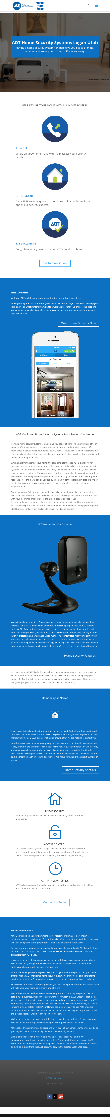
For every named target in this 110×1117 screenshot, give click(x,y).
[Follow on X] (55, 1096)
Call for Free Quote (55, 263)
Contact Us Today (55, 902)
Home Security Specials (80, 770)
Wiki (50, 1078)
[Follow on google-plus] (60, 1096)
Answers (58, 1078)
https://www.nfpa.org (41, 743)
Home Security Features (80, 655)
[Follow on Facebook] (49, 1096)
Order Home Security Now (78, 323)
